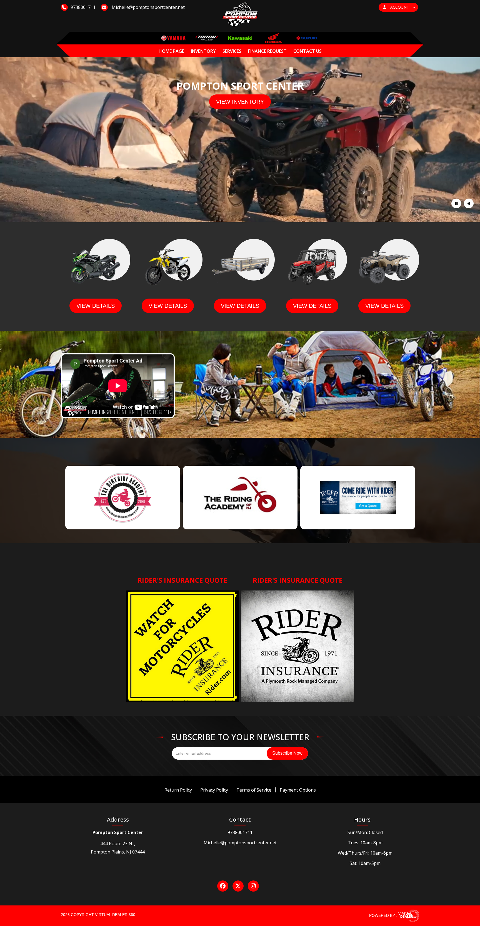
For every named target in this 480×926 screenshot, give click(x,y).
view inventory (240, 102)
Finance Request (267, 51)
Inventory (203, 51)
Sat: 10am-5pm (365, 863)
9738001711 (240, 832)
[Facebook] (222, 886)
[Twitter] (238, 886)
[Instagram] (253, 886)
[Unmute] (469, 203)
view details (95, 306)
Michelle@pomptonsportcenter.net (240, 843)
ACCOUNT (399, 7)
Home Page (171, 51)
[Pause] (456, 203)
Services (231, 51)
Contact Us (307, 51)
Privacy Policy (214, 790)
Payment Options (298, 790)
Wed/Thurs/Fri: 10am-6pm (365, 853)
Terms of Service (253, 790)
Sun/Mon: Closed (365, 832)
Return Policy (178, 790)
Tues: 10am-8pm (365, 843)
